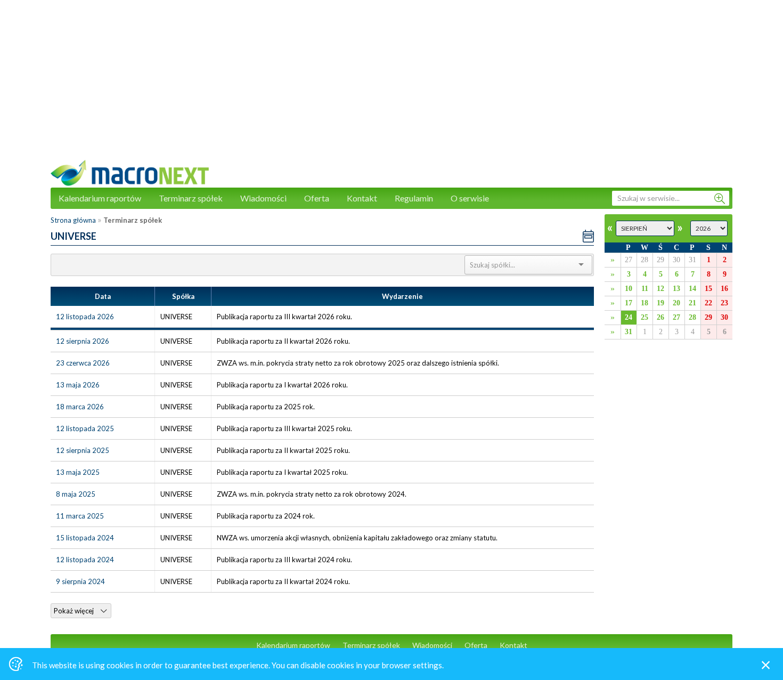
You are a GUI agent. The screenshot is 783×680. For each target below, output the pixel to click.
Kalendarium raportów (100, 198)
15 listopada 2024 (85, 537)
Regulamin (414, 198)
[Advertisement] (391, 85)
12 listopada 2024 (85, 559)
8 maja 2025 (75, 494)
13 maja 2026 (78, 385)
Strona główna (73, 220)
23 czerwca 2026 (83, 363)
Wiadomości (263, 198)
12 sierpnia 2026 (82, 341)
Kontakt (362, 198)
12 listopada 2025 (85, 428)
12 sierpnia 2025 (82, 450)
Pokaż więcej (74, 610)
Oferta (316, 198)
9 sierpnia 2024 (80, 581)
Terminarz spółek (191, 198)
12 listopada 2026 (85, 316)
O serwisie (470, 198)
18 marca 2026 (80, 406)
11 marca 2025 (80, 516)
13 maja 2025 (78, 472)
